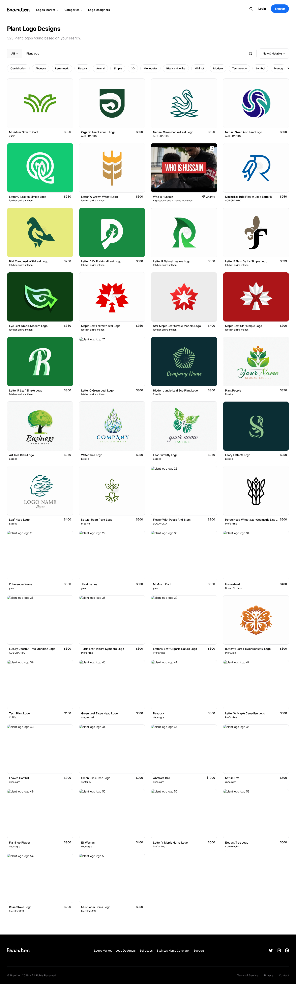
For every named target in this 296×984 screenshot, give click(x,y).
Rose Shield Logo (20, 907)
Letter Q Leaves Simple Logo (27, 196)
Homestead (232, 584)
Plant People (233, 390)
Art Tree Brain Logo (21, 455)
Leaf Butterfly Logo (165, 455)
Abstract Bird (161, 778)
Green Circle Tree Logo (95, 778)
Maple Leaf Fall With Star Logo (100, 326)
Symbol (260, 68)
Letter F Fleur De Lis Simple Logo (246, 261)
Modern (218, 68)
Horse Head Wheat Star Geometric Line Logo (254, 519)
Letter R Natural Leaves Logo (171, 261)
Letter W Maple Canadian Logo (245, 713)
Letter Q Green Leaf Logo (97, 390)
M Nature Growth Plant (23, 132)
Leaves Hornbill (19, 778)
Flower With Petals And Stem (171, 519)
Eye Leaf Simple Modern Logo (28, 326)
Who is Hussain (163, 196)
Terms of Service (247, 975)
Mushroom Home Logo (95, 907)
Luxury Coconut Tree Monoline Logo (32, 648)
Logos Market (46, 9)
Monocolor (150, 68)
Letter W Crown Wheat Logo (99, 196)
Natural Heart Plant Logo (96, 519)
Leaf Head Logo (19, 519)
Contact (284, 975)
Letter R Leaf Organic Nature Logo (175, 648)
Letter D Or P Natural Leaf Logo (101, 261)
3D (133, 68)
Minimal (199, 68)
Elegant (82, 68)
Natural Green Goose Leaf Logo (173, 132)
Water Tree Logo (91, 455)
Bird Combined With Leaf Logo (28, 261)
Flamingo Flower (19, 842)
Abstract (40, 68)
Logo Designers (99, 9)
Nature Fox (232, 778)
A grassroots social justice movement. (173, 200)
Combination (18, 68)
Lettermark (62, 68)
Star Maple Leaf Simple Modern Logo (177, 326)
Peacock (158, 713)
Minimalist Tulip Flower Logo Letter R (248, 196)
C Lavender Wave (20, 584)
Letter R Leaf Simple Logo (25, 390)
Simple (118, 68)
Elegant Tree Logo (236, 842)
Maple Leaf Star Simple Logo (243, 326)
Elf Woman (88, 842)
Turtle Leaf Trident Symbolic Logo (102, 648)
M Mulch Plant (162, 584)
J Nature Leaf (89, 584)
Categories (72, 9)
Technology (239, 68)
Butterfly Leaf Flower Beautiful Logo (248, 648)
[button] (288, 68)
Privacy (268, 975)
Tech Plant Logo (19, 713)
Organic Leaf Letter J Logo (98, 132)
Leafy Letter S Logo (237, 455)
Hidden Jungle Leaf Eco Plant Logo (175, 390)
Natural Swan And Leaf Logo (243, 132)
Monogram (280, 68)
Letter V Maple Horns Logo (170, 842)
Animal (100, 68)
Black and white (175, 68)
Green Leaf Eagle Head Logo (99, 713)
